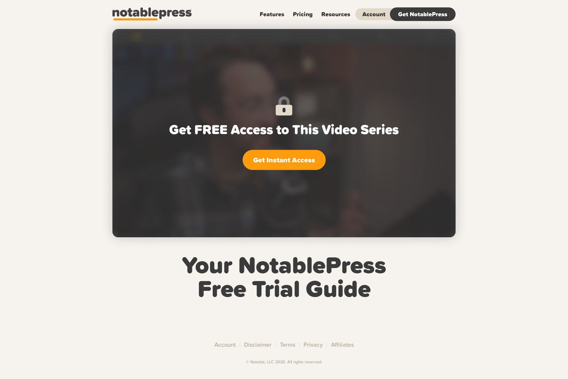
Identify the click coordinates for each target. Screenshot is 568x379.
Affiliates (342, 344)
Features (272, 14)
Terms (287, 344)
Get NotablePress (422, 14)
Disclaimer (258, 344)
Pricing (303, 14)
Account (373, 14)
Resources (335, 14)
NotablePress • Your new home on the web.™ (161, 14)
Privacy (313, 344)
